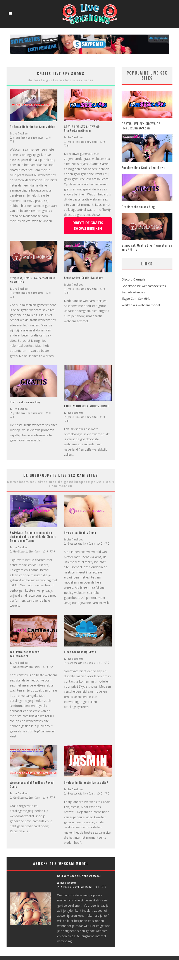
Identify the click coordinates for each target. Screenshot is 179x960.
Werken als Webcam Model (76, 887)
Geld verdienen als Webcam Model (79, 875)
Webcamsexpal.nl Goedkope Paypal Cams (32, 784)
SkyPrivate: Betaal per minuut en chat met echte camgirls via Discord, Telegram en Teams (33, 536)
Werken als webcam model (141, 305)
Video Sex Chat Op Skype (80, 651)
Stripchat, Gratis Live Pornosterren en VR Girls (32, 279)
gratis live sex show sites (28, 137)
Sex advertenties (133, 292)
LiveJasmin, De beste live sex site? (86, 782)
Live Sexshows (20, 133)
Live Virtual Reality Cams (80, 532)
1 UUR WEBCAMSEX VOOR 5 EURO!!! (86, 406)
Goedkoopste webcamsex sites (144, 286)
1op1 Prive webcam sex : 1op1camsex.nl (25, 653)
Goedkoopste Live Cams (27, 551)
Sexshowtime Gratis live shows (83, 277)
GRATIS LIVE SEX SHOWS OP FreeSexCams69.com (82, 128)
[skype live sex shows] (89, 37)
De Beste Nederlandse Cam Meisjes (32, 126)
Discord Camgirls (134, 279)
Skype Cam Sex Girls (136, 298)
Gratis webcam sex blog (25, 402)
